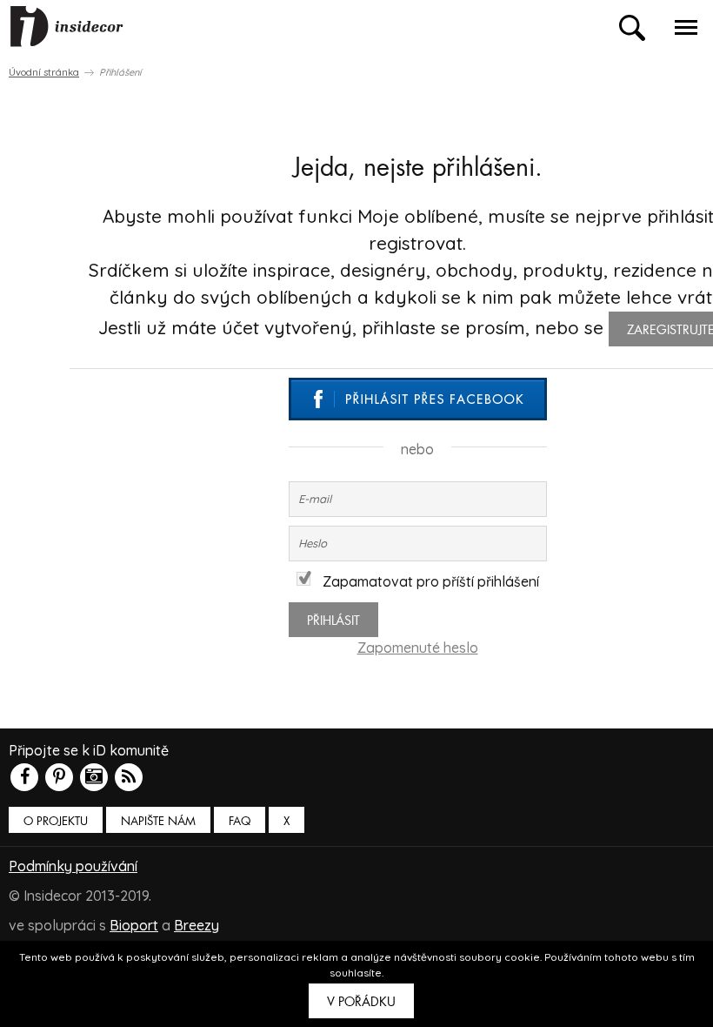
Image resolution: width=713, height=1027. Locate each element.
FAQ (239, 821)
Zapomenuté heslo (417, 647)
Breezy (196, 925)
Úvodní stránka (44, 72)
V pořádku (361, 1002)
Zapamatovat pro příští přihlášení (431, 581)
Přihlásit (333, 620)
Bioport (134, 925)
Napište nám (158, 821)
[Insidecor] (66, 27)
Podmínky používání (73, 866)
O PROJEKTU (55, 821)
